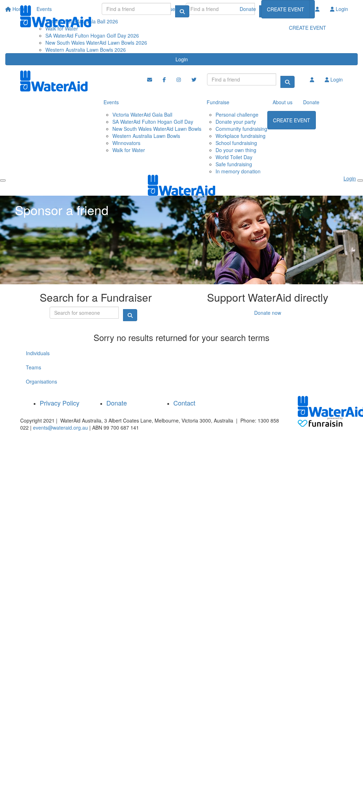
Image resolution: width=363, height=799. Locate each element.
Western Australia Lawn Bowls (146, 135)
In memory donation (238, 171)
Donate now (267, 312)
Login (181, 59)
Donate (248, 8)
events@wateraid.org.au (60, 427)
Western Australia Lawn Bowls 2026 (85, 49)
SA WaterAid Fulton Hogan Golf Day (152, 121)
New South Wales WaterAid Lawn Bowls (156, 128)
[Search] (182, 11)
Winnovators (126, 142)
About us (282, 102)
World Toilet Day (234, 157)
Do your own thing (236, 149)
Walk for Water (128, 149)
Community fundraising (241, 128)
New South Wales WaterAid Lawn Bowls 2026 (96, 42)
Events (111, 102)
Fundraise (218, 102)
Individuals (38, 353)
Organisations (41, 381)
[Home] (55, 16)
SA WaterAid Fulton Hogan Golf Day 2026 (92, 35)
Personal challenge (237, 114)
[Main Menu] (3, 180)
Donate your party (236, 121)
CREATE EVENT (285, 9)
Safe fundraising (234, 164)
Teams (33, 367)
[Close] (360, 180)
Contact (184, 402)
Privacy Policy (59, 402)
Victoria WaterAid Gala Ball (142, 114)
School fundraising (236, 142)
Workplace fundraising (241, 135)
